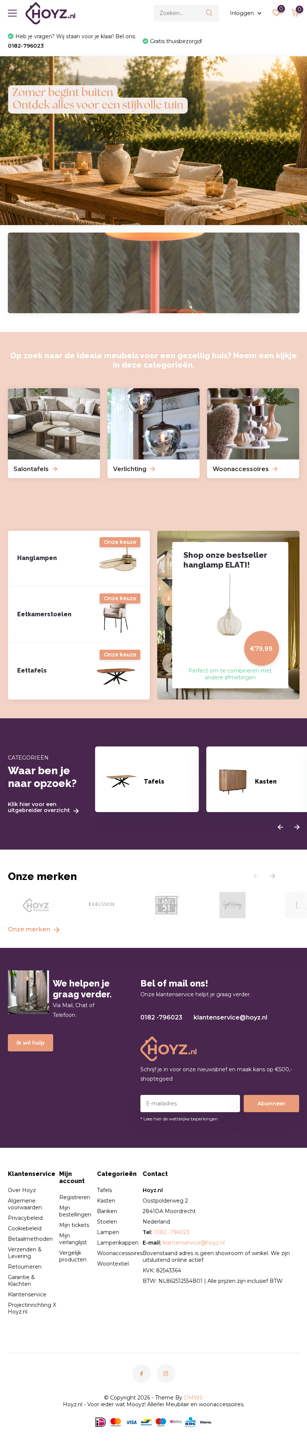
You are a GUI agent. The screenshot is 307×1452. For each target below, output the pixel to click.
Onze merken (30, 929)
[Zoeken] (209, 13)
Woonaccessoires (120, 1253)
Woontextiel (113, 1263)
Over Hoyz (22, 1190)
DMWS (193, 1397)
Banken (107, 1211)
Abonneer (271, 1103)
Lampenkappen (118, 1242)
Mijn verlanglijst (73, 1239)
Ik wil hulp (30, 1042)
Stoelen (107, 1221)
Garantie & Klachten (21, 1280)
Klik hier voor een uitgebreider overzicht (40, 807)
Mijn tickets (74, 1225)
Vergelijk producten (72, 1256)
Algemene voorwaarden (25, 1204)
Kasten (106, 1200)
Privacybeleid (25, 1218)
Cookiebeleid (25, 1228)
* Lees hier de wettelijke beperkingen (179, 1119)
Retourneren (25, 1266)
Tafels (104, 1190)
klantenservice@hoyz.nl (230, 1017)
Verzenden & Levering (25, 1253)
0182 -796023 (161, 1017)
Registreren (74, 1197)
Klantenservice (27, 1294)
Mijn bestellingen (75, 1211)
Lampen (108, 1232)
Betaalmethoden (30, 1239)
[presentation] (280, 827)
